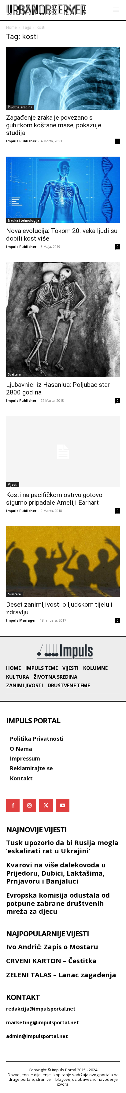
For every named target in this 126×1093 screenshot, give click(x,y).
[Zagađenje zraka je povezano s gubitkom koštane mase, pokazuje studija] (63, 78)
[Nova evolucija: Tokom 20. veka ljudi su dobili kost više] (63, 190)
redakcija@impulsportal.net (41, 1008)
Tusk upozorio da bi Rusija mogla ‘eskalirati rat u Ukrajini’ (62, 846)
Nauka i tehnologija (23, 220)
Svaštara (14, 374)
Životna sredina (20, 107)
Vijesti (12, 484)
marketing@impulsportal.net (42, 1022)
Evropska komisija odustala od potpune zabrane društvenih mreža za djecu (58, 903)
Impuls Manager (21, 620)
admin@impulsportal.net (37, 1036)
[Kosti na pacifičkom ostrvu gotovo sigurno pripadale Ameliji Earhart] (63, 451)
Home (11, 27)
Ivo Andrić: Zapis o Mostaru (52, 946)
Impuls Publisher (21, 141)
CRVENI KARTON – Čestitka (51, 960)
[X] (46, 805)
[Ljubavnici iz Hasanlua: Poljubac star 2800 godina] (63, 319)
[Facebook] (13, 805)
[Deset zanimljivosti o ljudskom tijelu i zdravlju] (63, 561)
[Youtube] (62, 805)
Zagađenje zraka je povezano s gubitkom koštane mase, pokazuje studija (53, 125)
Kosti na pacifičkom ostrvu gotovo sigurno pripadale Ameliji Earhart (54, 498)
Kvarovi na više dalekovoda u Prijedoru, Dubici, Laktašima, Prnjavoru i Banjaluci (56, 872)
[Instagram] (29, 805)
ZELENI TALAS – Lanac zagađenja (61, 974)
